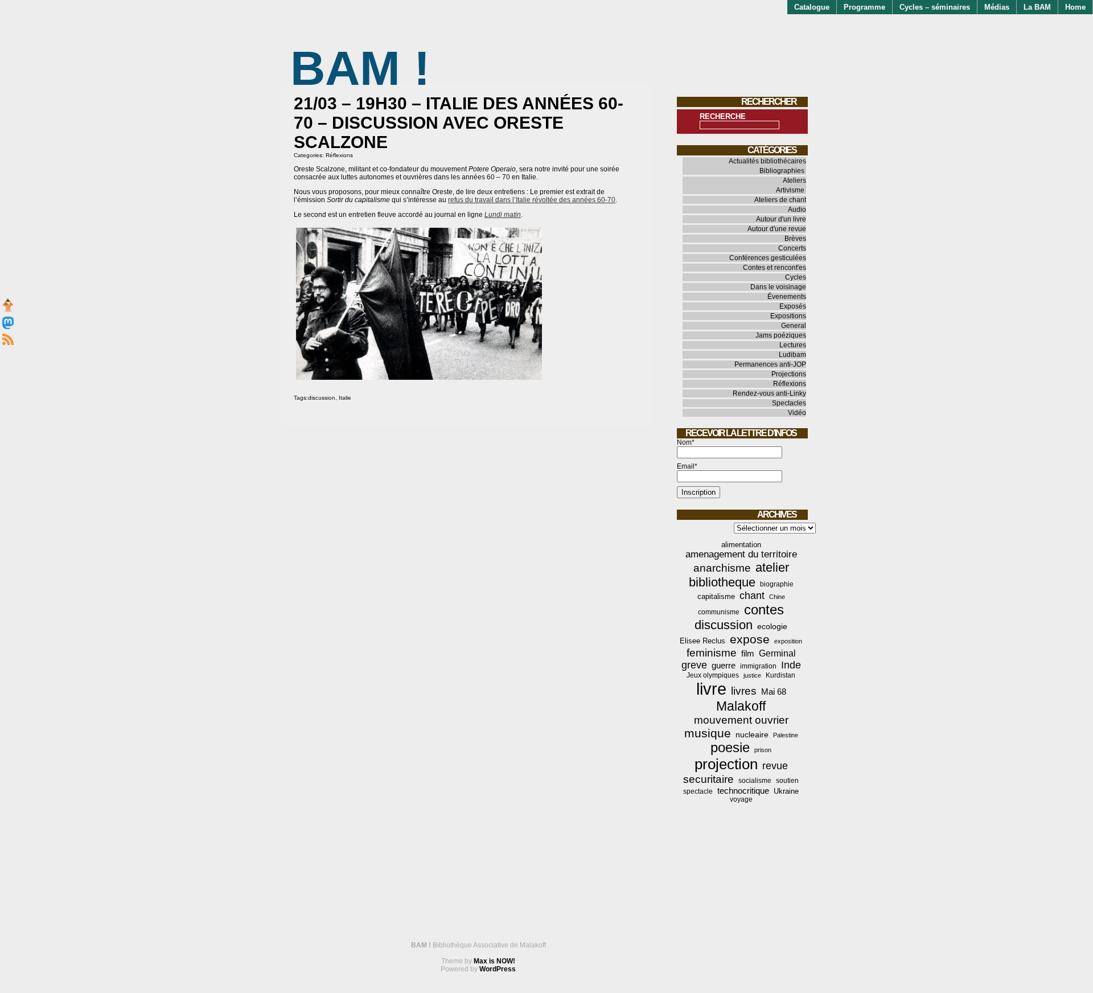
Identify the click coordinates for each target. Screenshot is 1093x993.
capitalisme (716, 596)
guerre (723, 665)
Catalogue (811, 7)
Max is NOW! (494, 961)
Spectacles (789, 403)
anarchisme (722, 568)
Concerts (792, 248)
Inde (791, 665)
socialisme (754, 781)
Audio (797, 210)
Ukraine (786, 791)
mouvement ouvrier (741, 720)
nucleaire (752, 734)
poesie (730, 747)
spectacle (698, 791)
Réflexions (339, 155)
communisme (718, 612)
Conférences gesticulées (767, 258)
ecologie (772, 626)
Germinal (777, 653)
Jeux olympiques (713, 675)
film (747, 653)
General (793, 326)
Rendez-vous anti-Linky (769, 393)
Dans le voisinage (778, 287)
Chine (777, 596)
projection (726, 764)
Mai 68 (773, 691)
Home (1075, 7)
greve (694, 665)
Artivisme (790, 190)
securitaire (708, 779)
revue (775, 766)
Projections (788, 374)
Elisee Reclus (702, 641)
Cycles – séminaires (934, 7)
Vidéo (797, 413)
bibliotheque (722, 582)
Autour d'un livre (781, 219)
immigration (758, 666)
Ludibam (792, 355)
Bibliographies (781, 171)
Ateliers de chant (780, 200)
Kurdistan (780, 675)
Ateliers (794, 180)
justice (752, 675)
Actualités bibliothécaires (767, 161)
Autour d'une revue (776, 229)
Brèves (795, 239)
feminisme (712, 653)
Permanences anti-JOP (770, 364)
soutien (787, 781)
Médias (996, 7)
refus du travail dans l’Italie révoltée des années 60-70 (531, 200)
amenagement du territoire (741, 554)
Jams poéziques (780, 335)
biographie (777, 584)
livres (744, 691)
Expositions (788, 316)
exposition (788, 641)
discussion (321, 398)
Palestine (785, 735)
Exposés (792, 306)
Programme (864, 7)
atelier (772, 567)
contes (764, 609)
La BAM (1037, 7)
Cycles (795, 277)
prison (762, 749)
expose (750, 639)
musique (707, 733)
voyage (741, 799)
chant (752, 595)
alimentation (741, 544)
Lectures (792, 345)
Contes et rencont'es (774, 268)
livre (711, 688)
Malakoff (741, 706)
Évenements (786, 297)
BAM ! (360, 68)
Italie (345, 398)
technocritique (743, 790)
